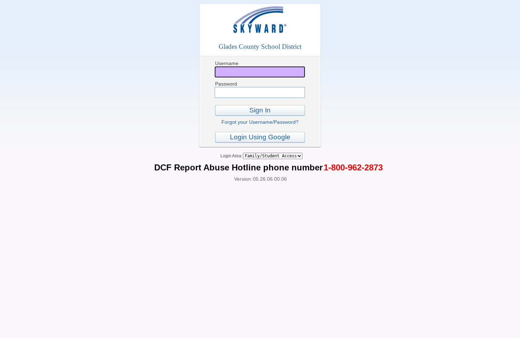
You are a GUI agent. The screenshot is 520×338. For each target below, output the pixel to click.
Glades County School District (260, 46)
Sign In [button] (260, 110)
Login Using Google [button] (260, 137)
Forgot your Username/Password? (260, 122)
